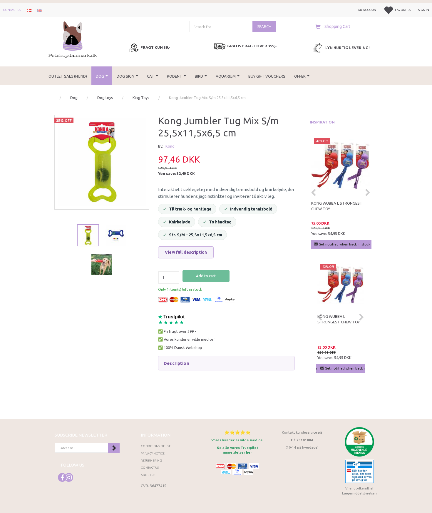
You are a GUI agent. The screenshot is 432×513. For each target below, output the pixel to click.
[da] (29, 10)
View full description (186, 252)
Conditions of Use (156, 446)
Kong (170, 146)
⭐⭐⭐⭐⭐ (237, 432)
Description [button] (176, 363)
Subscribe (114, 448)
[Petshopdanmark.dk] (72, 39)
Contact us (12, 9)
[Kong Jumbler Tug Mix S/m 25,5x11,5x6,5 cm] (102, 162)
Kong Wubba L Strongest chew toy (336, 206)
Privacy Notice (153, 453)
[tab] (226, 363)
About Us (148, 475)
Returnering (151, 460)
